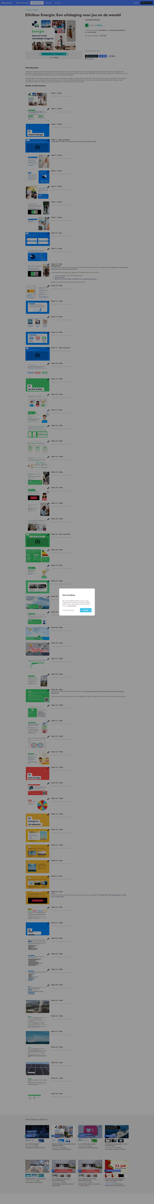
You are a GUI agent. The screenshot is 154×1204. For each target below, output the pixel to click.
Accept (85, 610)
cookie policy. (72, 606)
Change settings (68, 610)
